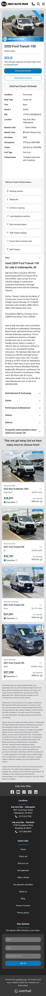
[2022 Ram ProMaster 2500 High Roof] (23, 466)
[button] (33, 4)
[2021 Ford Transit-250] (23, 582)
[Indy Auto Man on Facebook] (11, 791)
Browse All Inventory (23, 71)
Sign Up (23, 963)
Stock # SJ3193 (9, 544)
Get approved (23, 870)
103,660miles (36, 666)
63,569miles (37, 550)
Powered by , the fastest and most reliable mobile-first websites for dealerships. (23, 982)
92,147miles (37, 608)
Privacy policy (23, 913)
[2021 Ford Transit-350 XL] (23, 524)
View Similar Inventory (23, 78)
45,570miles (37, 492)
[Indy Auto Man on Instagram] (23, 791)
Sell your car (23, 863)
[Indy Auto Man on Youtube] (17, 791)
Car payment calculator (23, 884)
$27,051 (9, 614)
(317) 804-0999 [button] (25, 831)
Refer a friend (23, 877)
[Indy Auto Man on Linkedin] (35, 791)
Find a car (23, 856)
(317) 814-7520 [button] (25, 816)
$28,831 (9, 498)
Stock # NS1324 (9, 660)
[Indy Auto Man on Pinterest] (29, 791)
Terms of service (23, 905)
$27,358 (9, 672)
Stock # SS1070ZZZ (11, 602)
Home (23, 849)
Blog (23, 898)
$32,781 (9, 556)
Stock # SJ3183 (9, 486)
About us (23, 891)
